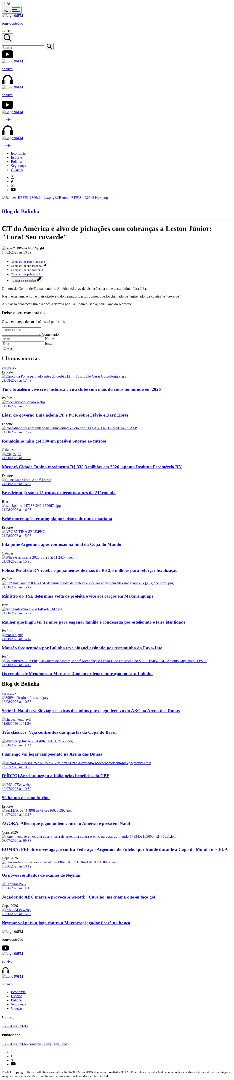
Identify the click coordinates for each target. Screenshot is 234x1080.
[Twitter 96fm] (12, 186)
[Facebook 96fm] (12, 182)
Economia (18, 153)
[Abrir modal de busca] (7, 38)
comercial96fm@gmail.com (49, 1044)
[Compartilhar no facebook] (45, 265)
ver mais (8, 368)
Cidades (17, 170)
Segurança (18, 166)
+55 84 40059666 (15, 1044)
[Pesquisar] (49, 46)
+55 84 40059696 (15, 1026)
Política (16, 161)
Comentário (50, 334)
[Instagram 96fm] (12, 177)
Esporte (16, 157)
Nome (49, 339)
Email (49, 343)
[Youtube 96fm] (13, 190)
